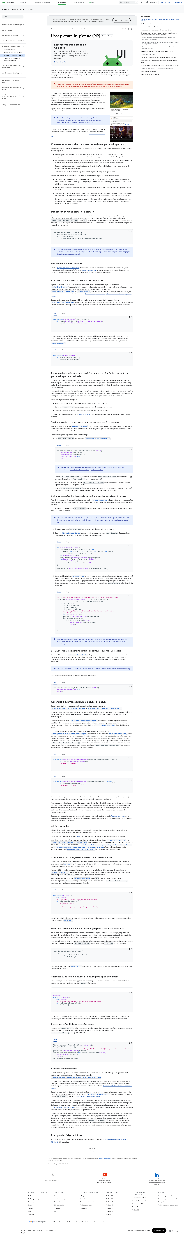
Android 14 (109, 1205)
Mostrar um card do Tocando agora (87, 1097)
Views (32, 10)
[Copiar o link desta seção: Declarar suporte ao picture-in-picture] (96, 212)
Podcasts (31, 1214)
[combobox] (128, 2)
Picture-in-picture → (62, 62)
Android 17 (109, 1196)
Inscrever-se (159, 1230)
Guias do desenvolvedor (139, 1201)
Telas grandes (84, 1196)
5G (55, 1211)
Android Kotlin (83, 414)
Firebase (69, 1222)
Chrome (60, 1222)
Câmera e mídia (59, 1205)
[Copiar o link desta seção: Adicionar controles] (71, 826)
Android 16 (109, 1199)
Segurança (31, 1202)
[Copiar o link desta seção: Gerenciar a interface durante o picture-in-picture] (108, 702)
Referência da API (137, 1204)
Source (30, 1205)
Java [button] (63, 313)
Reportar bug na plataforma (166, 1196)
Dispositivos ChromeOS (87, 1202)
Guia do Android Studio (139, 1198)
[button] (11, 24)
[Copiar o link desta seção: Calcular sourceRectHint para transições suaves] (96, 1024)
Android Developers (56, 29)
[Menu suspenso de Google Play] (84, 2)
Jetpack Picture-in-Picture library (68, 268)
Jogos (56, 1196)
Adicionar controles (118, 816)
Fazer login (178, 2)
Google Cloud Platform (83, 1222)
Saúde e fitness (58, 1202)
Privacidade (57, 1208)
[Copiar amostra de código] (132, 230)
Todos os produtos (100, 1222)
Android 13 (109, 1208)
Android (30, 1196)
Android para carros (86, 1205)
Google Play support (164, 1202)
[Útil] (128, 28)
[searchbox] (12, 16)
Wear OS (82, 1199)
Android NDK (136, 1210)
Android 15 (109, 1202)
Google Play (78, 2)
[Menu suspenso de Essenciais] (29, 2)
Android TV (83, 1208)
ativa (78, 836)
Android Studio (166, 2)
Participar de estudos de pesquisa (168, 1205)
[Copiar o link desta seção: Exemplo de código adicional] (84, 1135)
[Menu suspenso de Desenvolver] (68, 2)
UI (26, 10)
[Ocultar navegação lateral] (23, 1231)
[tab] (55, 313)
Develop (5, 10)
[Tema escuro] (129, 230)
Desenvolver (62, 2)
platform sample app (89, 270)
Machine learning (59, 1199)
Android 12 (109, 1211)
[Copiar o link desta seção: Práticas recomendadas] (79, 1069)
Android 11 (109, 1214)
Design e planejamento (42, 2)
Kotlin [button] (55, 313)
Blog (92, 2)
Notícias (30, 1208)
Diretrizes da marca (50, 1230)
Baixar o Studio (136, 1207)
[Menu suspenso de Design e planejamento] (52, 2)
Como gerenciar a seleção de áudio (63, 1107)
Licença (39, 1230)
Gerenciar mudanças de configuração (69, 254)
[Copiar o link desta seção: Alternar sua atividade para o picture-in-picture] (105, 281)
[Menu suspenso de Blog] (97, 2)
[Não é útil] (131, 28)
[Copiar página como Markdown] (108, 36)
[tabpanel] (92, 324)
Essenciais (23, 2)
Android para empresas (35, 1199)
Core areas (17, 10)
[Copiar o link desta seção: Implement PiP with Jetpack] (84, 264)
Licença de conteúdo (105, 1158)
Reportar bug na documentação (168, 1199)
